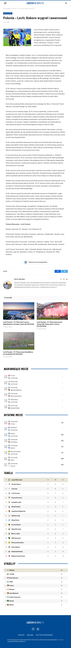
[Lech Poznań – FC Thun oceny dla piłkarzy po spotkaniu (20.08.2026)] (18, 341)
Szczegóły (61, 639)
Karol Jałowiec (19, 279)
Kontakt (21, 635)
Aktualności (8, 13)
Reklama (30, 635)
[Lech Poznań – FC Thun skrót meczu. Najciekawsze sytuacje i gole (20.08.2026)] (18, 311)
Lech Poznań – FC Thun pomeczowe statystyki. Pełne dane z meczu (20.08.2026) (49, 324)
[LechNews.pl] (35, 3)
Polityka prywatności (44, 635)
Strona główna (7, 8)
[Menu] (5, 3)
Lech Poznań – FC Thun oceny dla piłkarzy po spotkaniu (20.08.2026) (18, 353)
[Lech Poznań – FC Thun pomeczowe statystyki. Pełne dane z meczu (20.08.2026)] (52, 311)
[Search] (66, 3)
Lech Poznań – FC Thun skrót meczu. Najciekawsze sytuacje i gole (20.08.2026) (18, 323)
